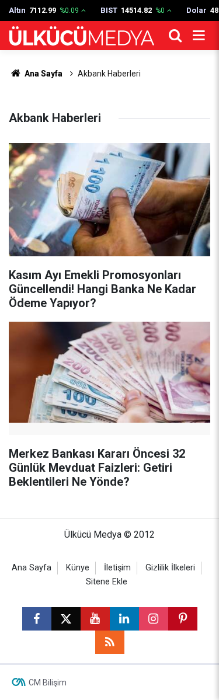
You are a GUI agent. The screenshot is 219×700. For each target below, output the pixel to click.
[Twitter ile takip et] (66, 619)
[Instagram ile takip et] (153, 619)
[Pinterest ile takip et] (182, 619)
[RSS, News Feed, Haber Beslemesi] (109, 642)
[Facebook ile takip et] (36, 619)
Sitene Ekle (106, 582)
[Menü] (198, 35)
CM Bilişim (48, 682)
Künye (77, 568)
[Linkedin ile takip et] (124, 619)
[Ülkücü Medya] (81, 36)
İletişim (117, 568)
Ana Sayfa (42, 73)
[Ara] (175, 35)
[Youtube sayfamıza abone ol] (95, 619)
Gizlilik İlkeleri (170, 568)
